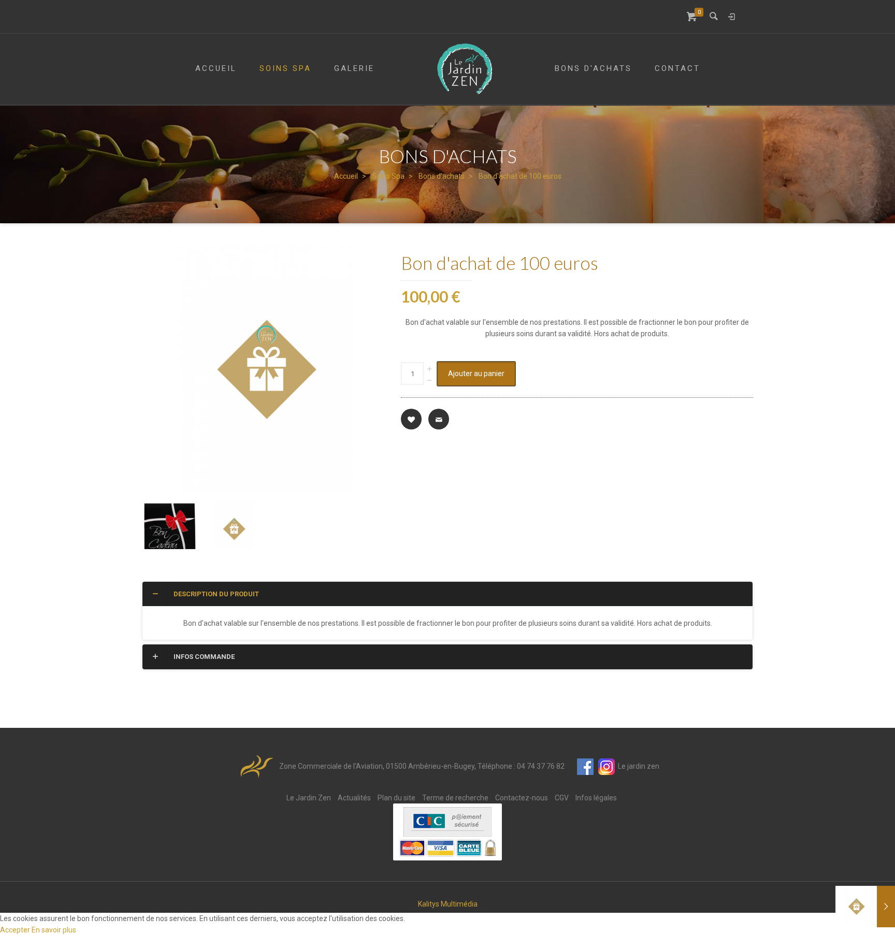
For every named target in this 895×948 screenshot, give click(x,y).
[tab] (447, 594)
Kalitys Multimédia (448, 904)
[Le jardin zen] (465, 69)
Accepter (16, 930)
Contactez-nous (521, 798)
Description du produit (216, 594)
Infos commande (204, 656)
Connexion (731, 16)
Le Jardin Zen (308, 798)
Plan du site (396, 798)
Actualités (354, 798)
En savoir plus (54, 930)
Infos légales (596, 798)
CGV (562, 798)
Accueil (346, 176)
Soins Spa (388, 176)
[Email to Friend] (438, 419)
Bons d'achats (441, 176)
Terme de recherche (455, 798)
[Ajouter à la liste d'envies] (411, 419)
